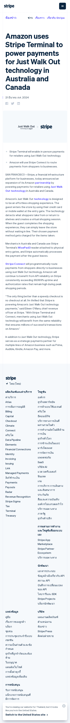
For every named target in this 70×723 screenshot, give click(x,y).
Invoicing (10, 458)
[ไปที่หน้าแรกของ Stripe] (9, 378)
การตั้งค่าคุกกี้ (13, 671)
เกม (40, 481)
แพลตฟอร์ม (44, 457)
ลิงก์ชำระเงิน (12, 477)
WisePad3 (24, 247)
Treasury (10, 515)
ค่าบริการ (10, 397)
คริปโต (9, 435)
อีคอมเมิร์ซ (44, 416)
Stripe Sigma (12, 501)
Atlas (8, 402)
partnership (43, 182)
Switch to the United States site (25, 714)
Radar (8, 492)
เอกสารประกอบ (46, 571)
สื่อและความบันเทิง (48, 499)
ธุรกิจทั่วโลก (44, 438)
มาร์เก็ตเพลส (45, 448)
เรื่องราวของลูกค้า (15, 621)
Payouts (10, 487)
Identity (10, 454)
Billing (8, 411)
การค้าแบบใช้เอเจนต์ (50, 406)
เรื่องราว (39, 17)
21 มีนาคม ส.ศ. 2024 (17, 97)
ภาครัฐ (41, 513)
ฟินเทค (42, 476)
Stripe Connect (15, 263)
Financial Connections (18, 449)
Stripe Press (45, 631)
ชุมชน (8, 631)
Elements (11, 444)
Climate (9, 425)
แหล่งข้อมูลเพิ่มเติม (16, 676)
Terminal (10, 510)
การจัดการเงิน (46, 452)
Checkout (11, 421)
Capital (9, 416)
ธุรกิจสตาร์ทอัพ (46, 402)
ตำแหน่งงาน (45, 621)
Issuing (9, 463)
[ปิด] (63, 707)
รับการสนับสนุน (14, 690)
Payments (11, 482)
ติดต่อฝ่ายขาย (46, 636)
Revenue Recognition (18, 496)
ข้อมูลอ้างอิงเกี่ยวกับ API (51, 575)
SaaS (41, 462)
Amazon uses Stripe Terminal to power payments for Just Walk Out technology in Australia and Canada (34, 61)
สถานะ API (44, 580)
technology (41, 199)
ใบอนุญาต (11, 662)
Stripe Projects (46, 598)
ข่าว (30, 17)
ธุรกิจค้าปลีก (45, 518)
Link (7, 468)
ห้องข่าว (10, 17)
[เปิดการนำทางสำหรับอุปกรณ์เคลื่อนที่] (62, 6)
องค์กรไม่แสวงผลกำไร (50, 504)
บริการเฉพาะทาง (47, 508)
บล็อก (8, 626)
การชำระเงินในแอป (49, 443)
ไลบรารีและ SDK (47, 594)
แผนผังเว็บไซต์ (13, 667)
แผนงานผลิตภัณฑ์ (48, 617)
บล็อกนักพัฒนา (46, 603)
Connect (10, 430)
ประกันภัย (43, 494)
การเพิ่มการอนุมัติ (15, 406)
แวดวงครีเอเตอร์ (47, 471)
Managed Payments (17, 473)
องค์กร (41, 397)
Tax (7, 506)
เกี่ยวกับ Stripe (56, 17)
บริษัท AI (42, 467)
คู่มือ (8, 617)
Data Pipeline (13, 439)
